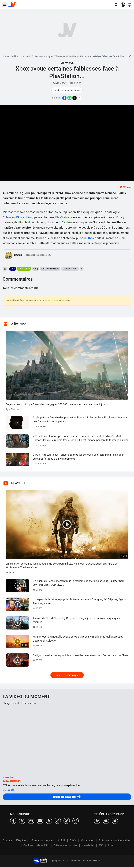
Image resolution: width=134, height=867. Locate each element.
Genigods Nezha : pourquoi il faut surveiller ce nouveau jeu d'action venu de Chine (80, 655)
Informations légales (42, 840)
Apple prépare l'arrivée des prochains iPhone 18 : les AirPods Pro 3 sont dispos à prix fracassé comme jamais (80, 419)
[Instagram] (31, 820)
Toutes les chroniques (42, 56)
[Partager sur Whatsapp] (69, 98)
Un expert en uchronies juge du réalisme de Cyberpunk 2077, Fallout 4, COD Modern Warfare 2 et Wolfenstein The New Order (61, 565)
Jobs (110, 845)
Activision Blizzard (50, 268)
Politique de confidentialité (114, 840)
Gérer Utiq (43, 845)
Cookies (28, 845)
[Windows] (115, 820)
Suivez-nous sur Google (69, 90)
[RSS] (49, 820)
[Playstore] (97, 820)
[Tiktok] (58, 820)
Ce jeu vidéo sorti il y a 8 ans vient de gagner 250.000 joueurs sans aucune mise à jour (56, 404)
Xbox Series (24, 268)
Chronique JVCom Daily (66, 56)
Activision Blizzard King (18, 217)
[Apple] (106, 820)
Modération (87, 840)
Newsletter (88, 845)
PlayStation (62, 217)
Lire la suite (9, 790)
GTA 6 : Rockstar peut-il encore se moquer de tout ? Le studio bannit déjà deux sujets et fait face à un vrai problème (78, 456)
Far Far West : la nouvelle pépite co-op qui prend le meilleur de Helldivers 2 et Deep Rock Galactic (78, 638)
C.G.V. (73, 840)
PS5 (13, 268)
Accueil (6, 56)
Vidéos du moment (21, 56)
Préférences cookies (65, 845)
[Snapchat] (75, 820)
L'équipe (21, 840)
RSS (101, 845)
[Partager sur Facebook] (64, 98)
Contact (7, 840)
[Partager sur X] (74, 98)
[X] (22, 820)
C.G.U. (61, 840)
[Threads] (67, 820)
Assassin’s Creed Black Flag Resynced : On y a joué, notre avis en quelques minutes (76, 620)
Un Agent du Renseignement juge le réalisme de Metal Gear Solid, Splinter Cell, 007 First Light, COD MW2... (78, 583)
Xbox (90, 238)
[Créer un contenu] (129, 56)
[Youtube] (40, 820)
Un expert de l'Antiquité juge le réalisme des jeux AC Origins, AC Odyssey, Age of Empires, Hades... (79, 601)
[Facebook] (13, 820)
